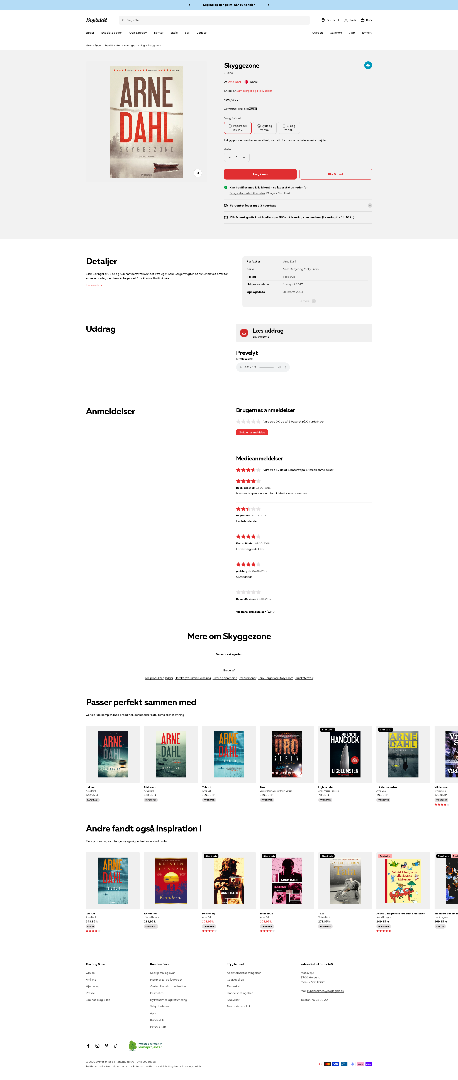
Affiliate (91, 979)
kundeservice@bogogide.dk (325, 991)
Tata (321, 913)
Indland (90, 787)
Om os (90, 973)
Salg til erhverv (160, 1006)
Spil (187, 32)
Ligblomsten (326, 787)
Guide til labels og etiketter (168, 986)
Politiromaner (247, 678)
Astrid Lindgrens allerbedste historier (400, 913)
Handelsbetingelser (240, 993)
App (352, 32)
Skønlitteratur (112, 45)
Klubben (317, 32)
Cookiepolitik (235, 979)
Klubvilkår (233, 1000)
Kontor (158, 32)
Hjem (89, 45)
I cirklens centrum (387, 787)
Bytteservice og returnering (168, 1000)
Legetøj (202, 32)
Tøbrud (206, 787)
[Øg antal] (244, 157)
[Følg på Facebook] (88, 1045)
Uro (262, 787)
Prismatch (157, 993)
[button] (442, 804)
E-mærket (234, 986)
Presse (90, 993)
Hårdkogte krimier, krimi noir (193, 678)
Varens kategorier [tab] (229, 654)
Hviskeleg (208, 913)
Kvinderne (150, 913)
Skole (174, 32)
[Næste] (268, 5)
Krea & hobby (138, 32)
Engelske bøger (111, 32)
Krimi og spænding (134, 45)
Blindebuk (266, 913)
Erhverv (367, 32)
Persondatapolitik (239, 1006)
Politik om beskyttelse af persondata (108, 1066)
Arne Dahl (234, 82)
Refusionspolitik (142, 1066)
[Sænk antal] (229, 157)
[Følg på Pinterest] (106, 1045)
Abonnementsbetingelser (244, 973)
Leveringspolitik (191, 1066)
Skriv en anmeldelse (252, 432)
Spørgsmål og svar (162, 973)
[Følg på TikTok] (115, 1045)
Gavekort (336, 32)
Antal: (228, 149)
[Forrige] (189, 5)
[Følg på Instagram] (97, 1045)
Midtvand (150, 787)
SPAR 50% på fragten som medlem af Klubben (229, 4)
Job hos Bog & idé (98, 1000)
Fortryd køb (158, 1026)
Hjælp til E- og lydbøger (166, 979)
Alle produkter (154, 678)
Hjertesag (92, 986)
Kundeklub (157, 1020)
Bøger (90, 32)
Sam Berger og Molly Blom (254, 90)
